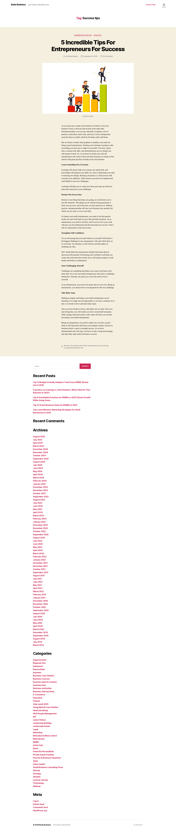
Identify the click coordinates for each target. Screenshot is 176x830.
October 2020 (39, 607)
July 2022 (37, 541)
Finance (36, 701)
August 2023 (39, 500)
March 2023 (38, 515)
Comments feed (40, 807)
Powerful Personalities (43, 751)
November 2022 (40, 528)
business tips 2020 (80, 346)
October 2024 (39, 455)
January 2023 (39, 522)
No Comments (108, 56)
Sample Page (151, 4)
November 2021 (40, 566)
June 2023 (38, 506)
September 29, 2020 (90, 56)
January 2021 (39, 598)
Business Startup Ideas (43, 691)
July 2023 (37, 503)
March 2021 (38, 591)
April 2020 (38, 626)
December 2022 (40, 525)
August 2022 (39, 538)
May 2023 (37, 509)
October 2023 (39, 493)
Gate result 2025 (40, 704)
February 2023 (39, 519)
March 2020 (38, 629)
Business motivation (83, 35)
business (37, 672)
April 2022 (38, 550)
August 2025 (39, 436)
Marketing (37, 732)
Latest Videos (39, 720)
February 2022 (39, 556)
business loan (39, 685)
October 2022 (39, 531)
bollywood (38, 666)
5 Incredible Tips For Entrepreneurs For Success (88, 45)
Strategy (98, 35)
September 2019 (40, 635)
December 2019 (40, 632)
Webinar (37, 786)
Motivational (38, 739)
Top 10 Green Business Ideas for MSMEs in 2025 (55, 405)
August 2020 (39, 613)
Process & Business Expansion (47, 758)
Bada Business (18, 4)
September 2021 (40, 572)
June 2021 (38, 582)
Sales (35, 761)
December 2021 (40, 563)
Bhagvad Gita (39, 663)
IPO (34, 717)
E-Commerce (39, 694)
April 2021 (37, 588)
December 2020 (40, 601)
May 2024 (37, 471)
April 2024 (38, 474)
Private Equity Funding (43, 755)
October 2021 (39, 569)
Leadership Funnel (41, 726)
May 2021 (37, 585)
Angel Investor (39, 660)
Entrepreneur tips (93, 346)
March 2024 (38, 478)
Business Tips (68, 346)
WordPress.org (40, 810)
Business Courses (41, 679)
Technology (38, 783)
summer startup (40, 780)
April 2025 (38, 443)
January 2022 (39, 560)
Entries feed (38, 804)
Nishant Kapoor (73, 56)
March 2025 (38, 446)
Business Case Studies (43, 676)
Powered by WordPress (62, 825)
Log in (35, 801)
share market (39, 764)
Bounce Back (39, 669)
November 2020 (40, 604)
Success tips (104, 346)
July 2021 (37, 579)
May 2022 (37, 547)
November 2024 (40, 452)
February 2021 (39, 594)
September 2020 (41, 610)
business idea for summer (45, 682)
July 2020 (37, 617)
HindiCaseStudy (40, 710)
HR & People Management (45, 713)
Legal (35, 729)
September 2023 (40, 496)
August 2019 (39, 639)
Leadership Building (42, 723)
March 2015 (38, 645)
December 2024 (40, 449)
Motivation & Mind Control (45, 736)
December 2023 (40, 487)
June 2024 (38, 468)
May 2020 (37, 623)
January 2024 (39, 484)
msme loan (38, 745)
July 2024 (37, 465)
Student (36, 777)
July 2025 (37, 440)
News (35, 748)
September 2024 (41, 459)
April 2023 (38, 512)
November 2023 (40, 490)
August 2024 (39, 462)
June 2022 (38, 544)
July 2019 (37, 642)
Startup (36, 770)
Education (37, 698)
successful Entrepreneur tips (73, 348)
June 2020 (38, 620)
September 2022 (40, 534)
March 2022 (38, 553)
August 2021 (39, 575)
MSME (36, 742)
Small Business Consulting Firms (48, 767)
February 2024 (40, 481)
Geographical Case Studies (45, 707)
